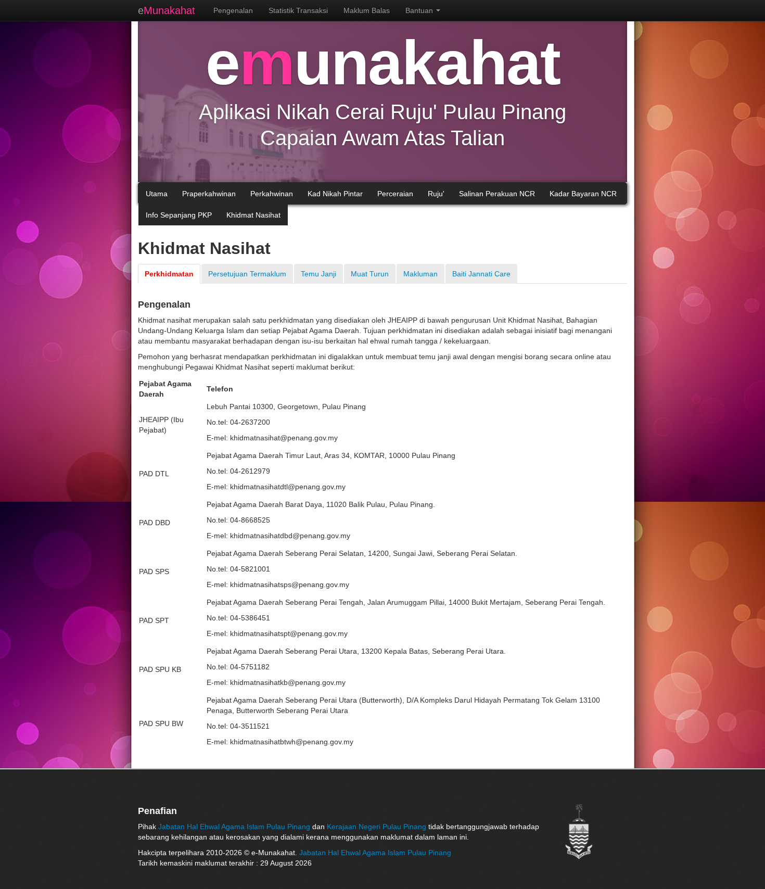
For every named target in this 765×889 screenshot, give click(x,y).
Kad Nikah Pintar (335, 193)
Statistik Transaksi (298, 10)
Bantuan (420, 10)
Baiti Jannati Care (481, 274)
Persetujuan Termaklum (247, 274)
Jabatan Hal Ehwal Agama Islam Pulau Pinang (235, 826)
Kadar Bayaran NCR (583, 193)
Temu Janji (318, 274)
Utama (157, 193)
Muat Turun (370, 274)
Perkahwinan (271, 193)
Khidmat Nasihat (253, 215)
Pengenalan (233, 10)
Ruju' (436, 193)
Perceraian (395, 193)
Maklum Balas (366, 10)
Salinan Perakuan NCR (497, 193)
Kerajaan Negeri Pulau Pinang (376, 826)
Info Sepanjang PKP (179, 215)
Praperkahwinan (209, 193)
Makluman (420, 274)
